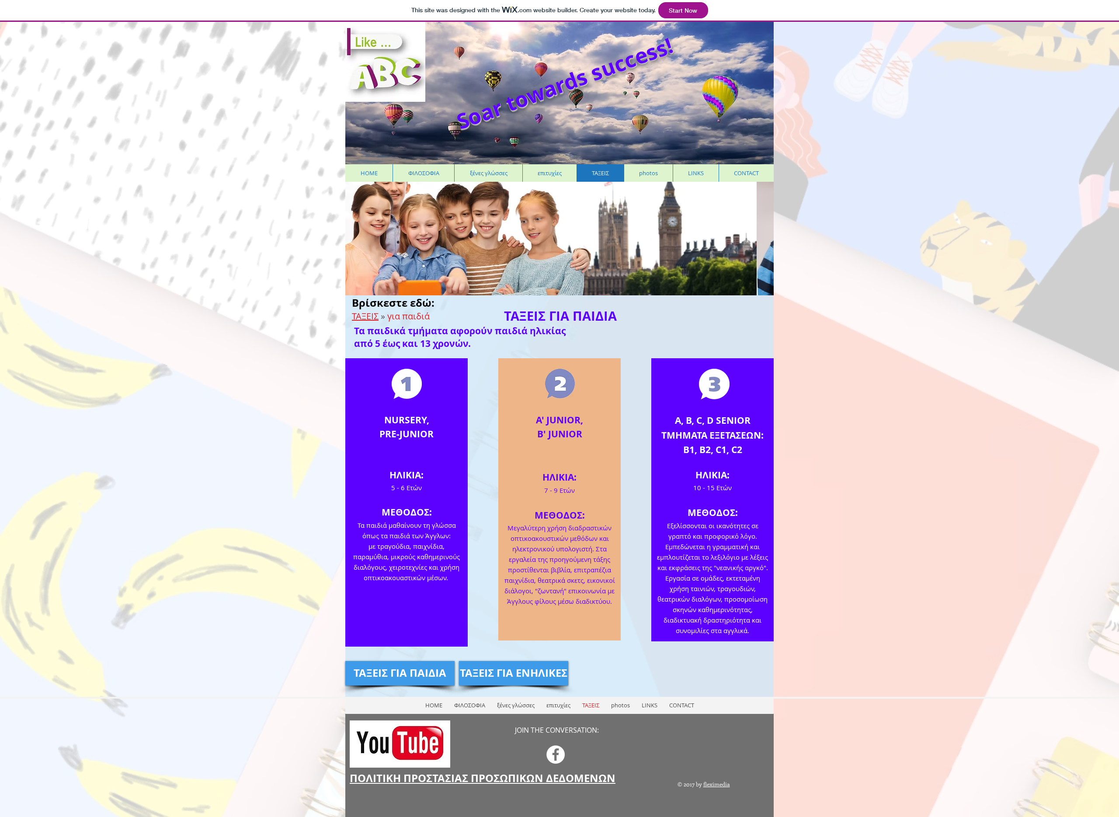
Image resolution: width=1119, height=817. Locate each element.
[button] (559, 238)
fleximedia (716, 784)
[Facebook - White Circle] (555, 754)
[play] (753, 189)
